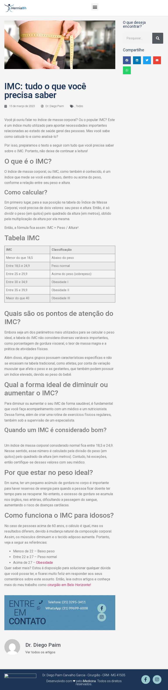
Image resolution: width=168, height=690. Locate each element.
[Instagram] (101, 617)
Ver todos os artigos (40, 652)
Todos (79, 106)
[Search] (157, 38)
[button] (94, 6)
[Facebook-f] (101, 608)
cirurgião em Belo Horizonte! (69, 585)
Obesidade (44, 562)
